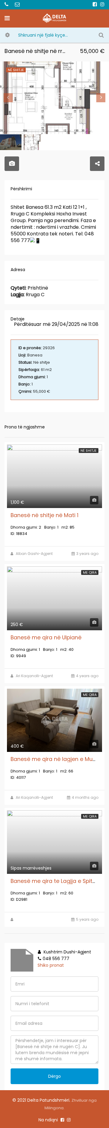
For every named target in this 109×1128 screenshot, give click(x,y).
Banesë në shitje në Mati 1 (44, 515)
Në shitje (89, 450)
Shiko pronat (51, 965)
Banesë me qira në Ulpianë (46, 637)
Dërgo (54, 1076)
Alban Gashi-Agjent (34, 553)
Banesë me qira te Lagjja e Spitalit (56, 881)
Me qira (90, 572)
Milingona (54, 1108)
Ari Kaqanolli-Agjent (34, 675)
